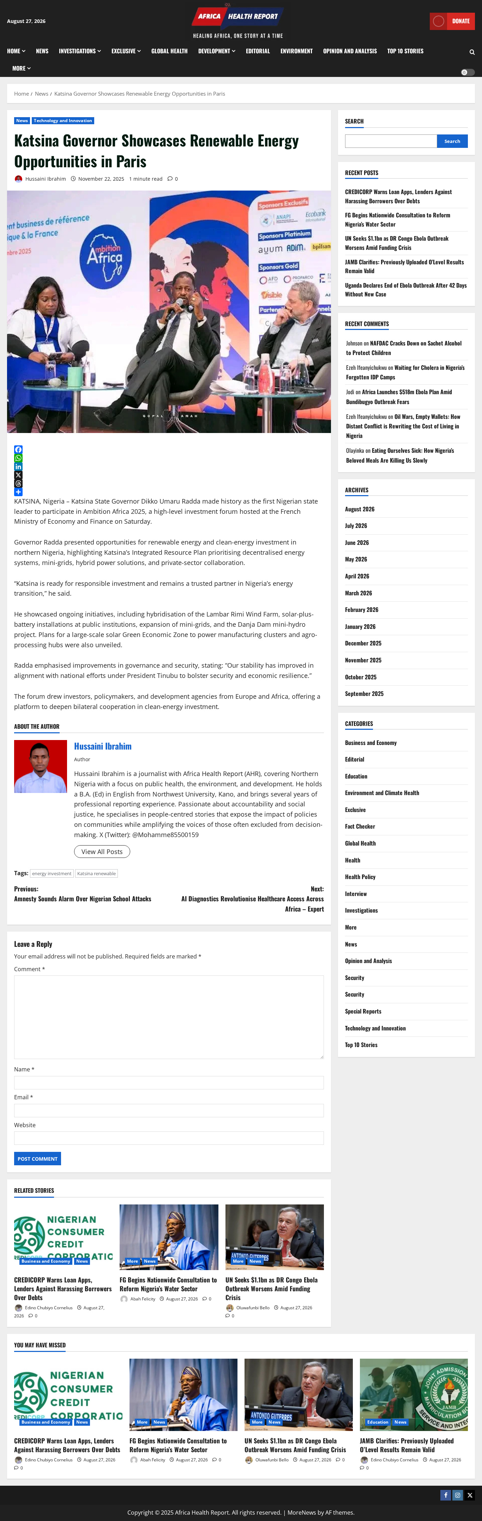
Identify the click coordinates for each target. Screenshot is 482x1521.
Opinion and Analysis (350, 51)
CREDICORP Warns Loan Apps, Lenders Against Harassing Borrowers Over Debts (63, 1288)
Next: (252, 899)
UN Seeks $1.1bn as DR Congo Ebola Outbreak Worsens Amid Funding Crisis (271, 1288)
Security (354, 977)
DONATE (461, 21)
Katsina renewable (96, 873)
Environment (297, 51)
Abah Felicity (142, 1299)
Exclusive (123, 51)
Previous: (82, 893)
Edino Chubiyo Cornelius (48, 1308)
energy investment (52, 873)
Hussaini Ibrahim (45, 178)
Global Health (169, 51)
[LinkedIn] (169, 466)
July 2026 (356, 525)
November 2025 (363, 660)
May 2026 (356, 559)
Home (13, 51)
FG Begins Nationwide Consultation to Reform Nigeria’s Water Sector (168, 1284)
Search (354, 121)
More (18, 68)
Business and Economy (46, 1261)
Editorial (258, 51)
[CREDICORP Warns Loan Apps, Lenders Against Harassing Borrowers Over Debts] (63, 1237)
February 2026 (362, 609)
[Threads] (169, 483)
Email (23, 1097)
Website (25, 1125)
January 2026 (360, 626)
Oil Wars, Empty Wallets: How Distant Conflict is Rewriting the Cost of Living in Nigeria (403, 426)
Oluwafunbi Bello (252, 1308)
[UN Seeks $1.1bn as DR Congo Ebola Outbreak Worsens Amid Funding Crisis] (274, 1237)
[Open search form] (472, 52)
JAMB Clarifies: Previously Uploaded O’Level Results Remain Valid (407, 1445)
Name (24, 1069)
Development (214, 51)
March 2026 (358, 593)
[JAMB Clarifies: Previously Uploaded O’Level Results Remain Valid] (414, 1395)
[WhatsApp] (169, 458)
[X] (169, 475)
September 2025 (364, 693)
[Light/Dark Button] (468, 72)
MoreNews (302, 1512)
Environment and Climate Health (382, 792)
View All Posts (102, 851)
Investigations (77, 51)
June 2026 (357, 542)
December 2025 (363, 643)
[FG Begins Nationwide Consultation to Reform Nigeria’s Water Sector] (169, 1237)
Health (352, 860)
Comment (29, 969)
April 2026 (357, 576)
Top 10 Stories (405, 51)
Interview (356, 893)
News (42, 51)
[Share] (169, 492)
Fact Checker (360, 826)
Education (356, 776)
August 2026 (360, 509)
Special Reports (363, 1011)
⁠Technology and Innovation (63, 121)
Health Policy (360, 876)
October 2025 (360, 677)
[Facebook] (169, 449)
